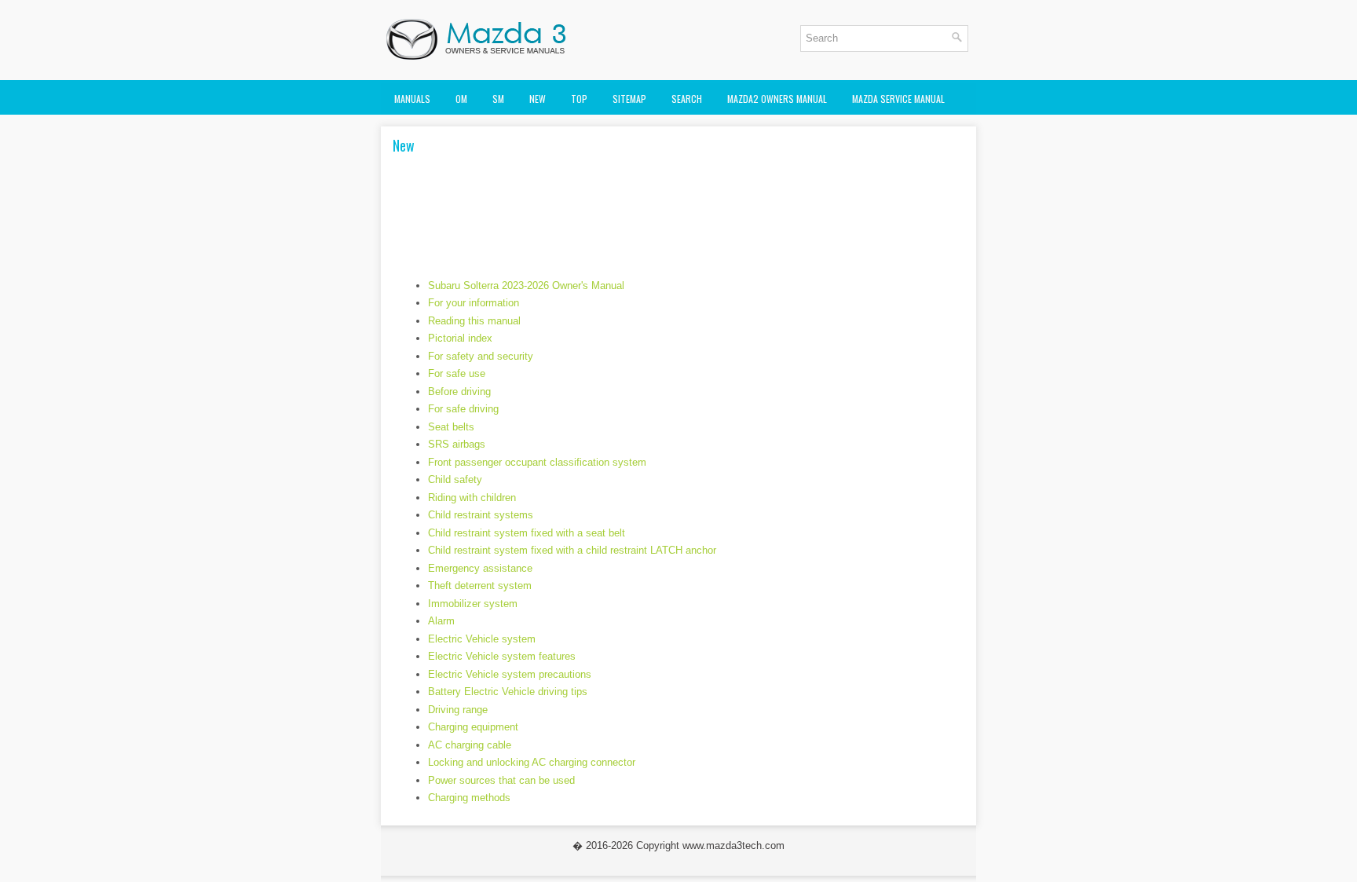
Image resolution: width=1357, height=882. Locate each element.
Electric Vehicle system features (502, 656)
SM (498, 98)
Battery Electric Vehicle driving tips (507, 691)
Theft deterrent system (480, 585)
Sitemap (629, 98)
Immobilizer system (473, 603)
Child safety (455, 479)
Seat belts (451, 427)
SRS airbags (456, 444)
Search (686, 98)
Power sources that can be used (501, 780)
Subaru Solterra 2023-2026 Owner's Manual (526, 285)
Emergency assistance (480, 568)
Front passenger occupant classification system (537, 462)
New (537, 98)
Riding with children (472, 497)
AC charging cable (469, 745)
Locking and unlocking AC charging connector (531, 762)
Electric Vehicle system (482, 639)
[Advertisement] (678, 223)
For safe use (456, 373)
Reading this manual (474, 321)
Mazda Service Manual (898, 98)
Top (579, 98)
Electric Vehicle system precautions (509, 674)
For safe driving (463, 409)
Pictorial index (460, 338)
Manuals (412, 98)
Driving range (458, 709)
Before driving (459, 391)
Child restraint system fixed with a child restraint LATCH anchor (572, 550)
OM (461, 98)
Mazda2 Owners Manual (777, 98)
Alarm (441, 621)
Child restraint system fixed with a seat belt (526, 533)
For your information (473, 303)
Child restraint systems (480, 515)
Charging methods (469, 797)
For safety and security (480, 356)
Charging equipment (473, 727)
